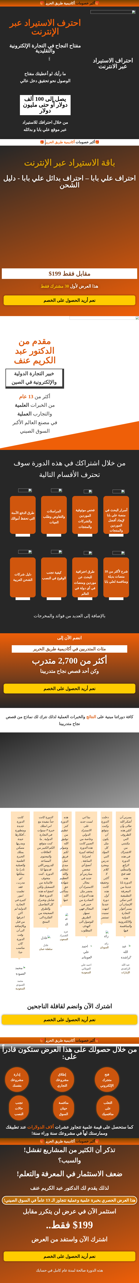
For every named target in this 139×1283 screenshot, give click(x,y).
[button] (6, 227)
